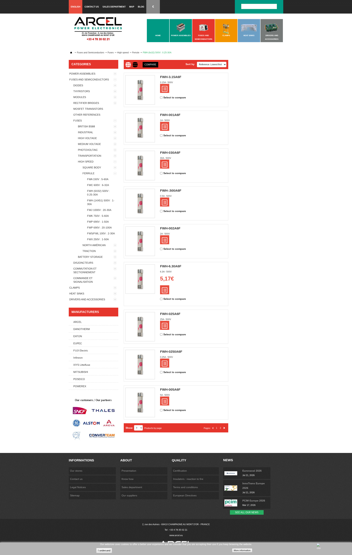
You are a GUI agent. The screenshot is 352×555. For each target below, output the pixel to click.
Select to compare (174, 97)
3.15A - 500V (166, 82)
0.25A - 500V (166, 357)
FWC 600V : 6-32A (98, 185)
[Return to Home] (71, 52)
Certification (180, 470)
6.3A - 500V (166, 271)
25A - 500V (165, 319)
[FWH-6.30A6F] (140, 279)
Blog (141, 6)
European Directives (185, 495)
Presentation (129, 470)
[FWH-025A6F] (140, 327)
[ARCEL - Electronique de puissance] (98, 28)
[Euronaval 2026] (233, 473)
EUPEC (77, 343)
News (228, 460)
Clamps (74, 287)
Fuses (111, 52)
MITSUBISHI (80, 371)
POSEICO (79, 379)
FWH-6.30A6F (170, 266)
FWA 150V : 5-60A (97, 179)
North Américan (94, 245)
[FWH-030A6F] (140, 165)
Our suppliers (129, 495)
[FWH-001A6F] (140, 128)
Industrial (85, 132)
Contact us (92, 6)
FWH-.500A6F (170, 190)
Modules (79, 97)
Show (129, 427)
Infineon (78, 357)
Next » (224, 428)
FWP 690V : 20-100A (99, 227)
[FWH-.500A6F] (140, 203)
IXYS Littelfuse (81, 364)
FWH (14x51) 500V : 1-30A (100, 202)
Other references (86, 114)
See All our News (246, 512)
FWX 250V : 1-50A (98, 239)
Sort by (190, 64)
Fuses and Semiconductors (90, 52)
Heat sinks (76, 293)
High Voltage (87, 138)
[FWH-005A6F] (140, 402)
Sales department (114, 6)
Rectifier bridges (86, 103)
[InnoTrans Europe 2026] (233, 488)
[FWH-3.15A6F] (140, 90)
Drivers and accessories (87, 299)
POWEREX (79, 386)
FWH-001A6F (170, 115)
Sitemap (75, 495)
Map (131, 6)
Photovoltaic (88, 149)
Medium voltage (89, 144)
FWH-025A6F (170, 314)
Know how (127, 478)
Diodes (78, 85)
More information (242, 550)
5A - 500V (165, 395)
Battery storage (90, 256)
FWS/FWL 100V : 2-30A (101, 233)
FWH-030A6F (170, 152)
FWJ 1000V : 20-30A (99, 210)
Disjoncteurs (83, 262)
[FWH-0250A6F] (140, 364)
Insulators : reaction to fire (188, 478)
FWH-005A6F (170, 389)
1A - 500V (165, 120)
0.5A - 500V (166, 196)
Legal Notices (78, 487)
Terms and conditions (185, 487)
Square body (91, 167)
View (164, 88)
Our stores (76, 470)
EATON (77, 336)
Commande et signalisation (83, 280)
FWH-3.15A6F (170, 77)
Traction (89, 251)
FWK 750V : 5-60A (98, 215)
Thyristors (81, 91)
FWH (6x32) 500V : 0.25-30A (98, 192)
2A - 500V (165, 234)
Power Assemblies (82, 73)
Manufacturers (85, 312)
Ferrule (135, 52)
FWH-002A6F (170, 228)
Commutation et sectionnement (85, 270)
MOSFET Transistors (88, 108)
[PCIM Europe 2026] (233, 502)
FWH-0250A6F (171, 351)
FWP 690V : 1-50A (98, 221)
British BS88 (86, 126)
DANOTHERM (81, 329)
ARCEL (77, 321)
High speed (123, 52)
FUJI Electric (80, 350)
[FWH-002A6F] (140, 241)
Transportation (89, 155)
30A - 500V (165, 158)
